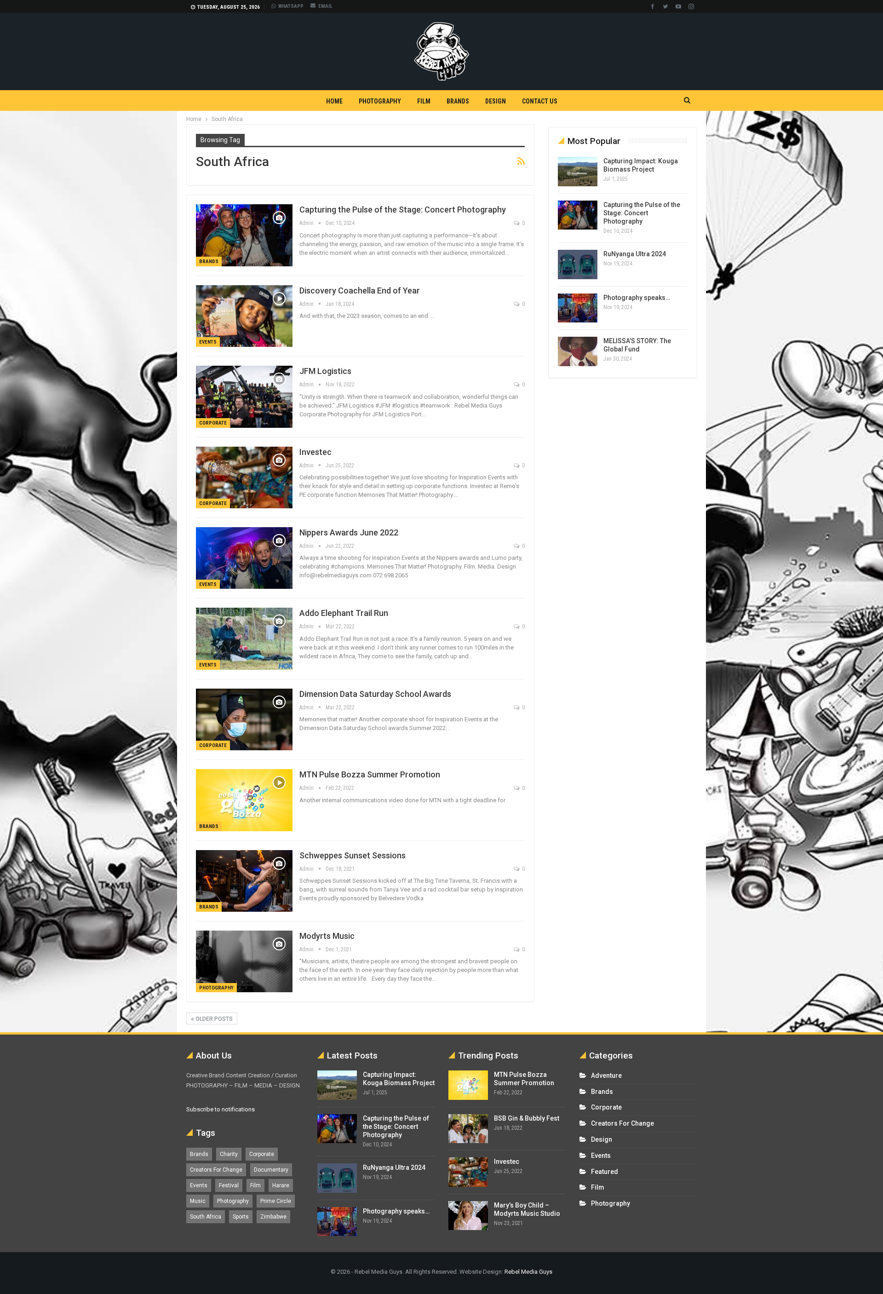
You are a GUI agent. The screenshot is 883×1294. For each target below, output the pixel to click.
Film (423, 101)
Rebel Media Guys (528, 1271)
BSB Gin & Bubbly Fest (526, 1118)
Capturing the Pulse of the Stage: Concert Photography (402, 209)
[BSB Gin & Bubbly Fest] (468, 1129)
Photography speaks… (636, 297)
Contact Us (539, 101)
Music (198, 1201)
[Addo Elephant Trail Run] (244, 638)
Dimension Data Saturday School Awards (375, 694)
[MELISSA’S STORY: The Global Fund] (577, 351)
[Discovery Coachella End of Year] (244, 316)
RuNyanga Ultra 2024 (634, 254)
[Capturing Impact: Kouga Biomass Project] (577, 171)
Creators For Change (216, 1170)
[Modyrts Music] (244, 961)
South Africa (205, 1216)
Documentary (271, 1170)
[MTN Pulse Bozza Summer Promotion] (244, 800)
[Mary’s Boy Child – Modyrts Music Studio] (468, 1216)
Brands (458, 101)
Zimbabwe (273, 1216)
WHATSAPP (291, 6)
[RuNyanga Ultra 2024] (577, 264)
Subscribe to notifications (220, 1109)
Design (495, 101)
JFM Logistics (325, 371)
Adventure (606, 1075)
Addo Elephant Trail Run (343, 613)
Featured (604, 1171)
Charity (229, 1154)
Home (334, 101)
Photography (380, 101)
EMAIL (325, 6)
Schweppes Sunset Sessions (352, 855)
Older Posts (213, 1019)
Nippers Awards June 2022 (348, 532)
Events (208, 342)
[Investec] (244, 477)
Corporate (213, 423)
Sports (241, 1216)
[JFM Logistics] (244, 396)
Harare (280, 1185)
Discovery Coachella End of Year (359, 290)
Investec (315, 452)
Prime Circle (275, 1201)
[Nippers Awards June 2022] (244, 558)
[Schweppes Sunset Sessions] (244, 881)
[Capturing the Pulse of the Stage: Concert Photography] (244, 235)
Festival (229, 1185)
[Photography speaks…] (577, 308)
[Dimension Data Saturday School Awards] (244, 719)
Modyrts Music (327, 936)
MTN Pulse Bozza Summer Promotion (369, 774)
